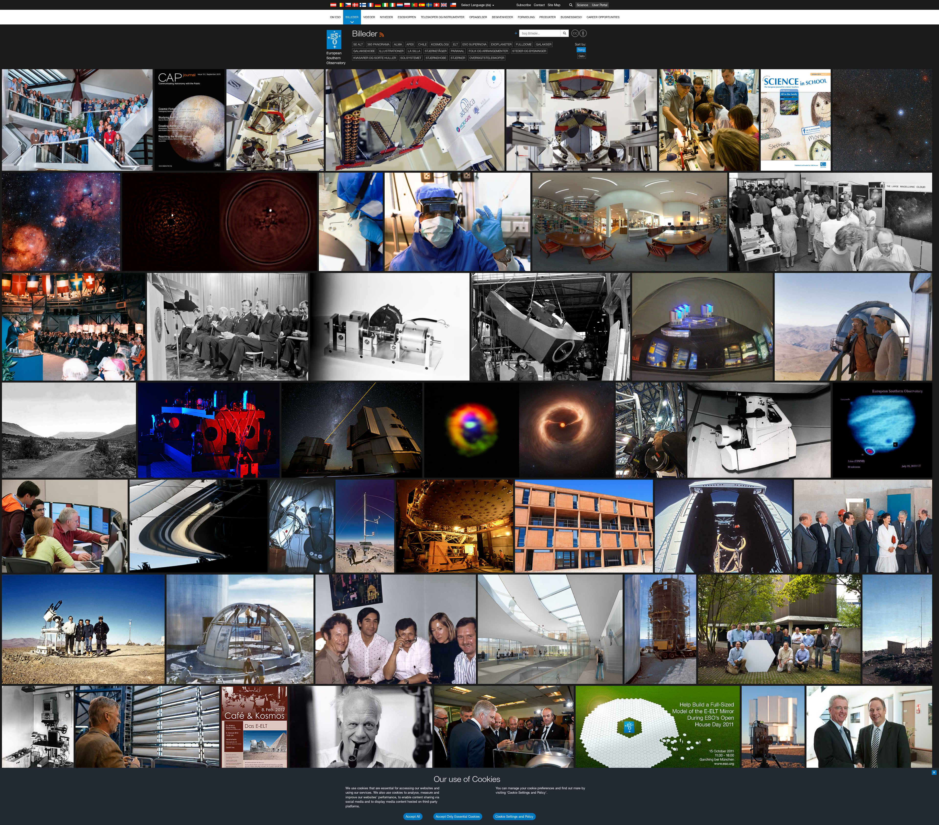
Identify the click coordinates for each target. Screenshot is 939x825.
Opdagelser (478, 17)
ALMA (398, 44)
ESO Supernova (474, 44)
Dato (582, 56)
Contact (539, 5)
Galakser (543, 44)
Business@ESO (571, 17)
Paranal (457, 51)
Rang (581, 50)
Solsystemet (410, 58)
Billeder (352, 17)
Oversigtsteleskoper (487, 58)
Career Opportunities (603, 17)
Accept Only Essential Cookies (458, 816)
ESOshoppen (407, 17)
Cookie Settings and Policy (514, 816)
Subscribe (523, 5)
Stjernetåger (436, 51)
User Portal (599, 5)
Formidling (526, 17)
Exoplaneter (501, 44)
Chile (422, 44)
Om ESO (335, 17)
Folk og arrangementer (488, 51)
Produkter (547, 17)
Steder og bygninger (529, 51)
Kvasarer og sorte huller (374, 58)
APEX (410, 44)
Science (582, 5)
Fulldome (524, 44)
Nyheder (386, 17)
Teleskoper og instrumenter (442, 17)
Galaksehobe (364, 51)
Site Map (554, 5)
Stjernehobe (436, 58)
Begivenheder (502, 17)
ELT (455, 44)
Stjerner (458, 58)
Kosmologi (440, 44)
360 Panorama (378, 44)
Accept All (413, 816)
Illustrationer (391, 51)
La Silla (414, 51)
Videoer (369, 17)
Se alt (358, 44)
